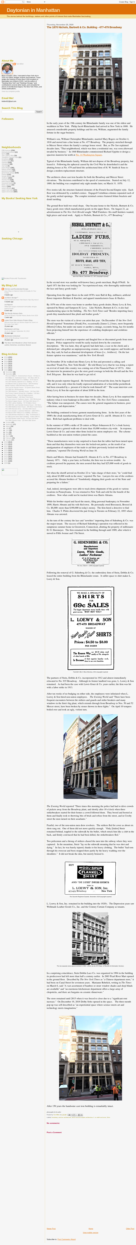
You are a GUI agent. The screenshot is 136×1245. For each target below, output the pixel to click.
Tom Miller (20, 64)
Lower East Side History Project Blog (18, 320)
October (8, 422)
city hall (4, 166)
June (7, 430)
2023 (6, 363)
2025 (6, 359)
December (9, 372)
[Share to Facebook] (79, 1115)
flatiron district (7, 169)
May (7, 432)
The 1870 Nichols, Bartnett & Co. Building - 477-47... (22, 381)
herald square (7, 176)
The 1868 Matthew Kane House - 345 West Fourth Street (23, 407)
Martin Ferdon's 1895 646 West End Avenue (19, 385)
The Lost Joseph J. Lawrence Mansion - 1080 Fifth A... (23, 411)
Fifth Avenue (6, 150)
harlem (4, 174)
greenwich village (8, 173)
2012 (6, 457)
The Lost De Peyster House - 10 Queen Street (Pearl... (23, 387)
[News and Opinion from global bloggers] (10, 475)
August (8, 426)
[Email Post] (68, 1114)
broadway (55, 1117)
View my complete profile (11, 91)
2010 (6, 461)
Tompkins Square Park (10, 157)
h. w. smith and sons (100, 1117)
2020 (6, 370)
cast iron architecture (64, 1117)
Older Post (130, 1229)
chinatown (5, 164)
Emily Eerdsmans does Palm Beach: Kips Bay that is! (22, 300)
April (7, 434)
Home (91, 1229)
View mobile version (90, 1233)
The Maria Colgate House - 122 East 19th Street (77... (22, 401)
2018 (6, 444)
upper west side (7, 192)
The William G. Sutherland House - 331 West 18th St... (22, 378)
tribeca (4, 186)
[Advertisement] (67, 1209)
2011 (6, 459)
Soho (108, 1117)
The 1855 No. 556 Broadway (14, 389)
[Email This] (71, 1115)
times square (6, 185)
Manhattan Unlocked (12, 336)
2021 (6, 368)
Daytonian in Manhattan (33, 10)
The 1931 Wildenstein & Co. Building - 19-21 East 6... (22, 379)
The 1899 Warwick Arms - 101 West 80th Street (20, 409)
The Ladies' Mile (8, 155)
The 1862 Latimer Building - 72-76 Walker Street (20, 403)
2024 (6, 361)
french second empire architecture (82, 1117)
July (7, 428)
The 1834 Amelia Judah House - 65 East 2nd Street (21, 418)
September (9, 424)
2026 (6, 357)
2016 (6, 448)
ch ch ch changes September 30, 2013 (17, 331)
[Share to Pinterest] (81, 1115)
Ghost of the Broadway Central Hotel (16, 338)
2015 (6, 450)
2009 (6, 463)
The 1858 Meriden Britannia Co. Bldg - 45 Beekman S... (23, 414)
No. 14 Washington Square (89, 154)
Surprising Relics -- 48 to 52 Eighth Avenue (19, 395)
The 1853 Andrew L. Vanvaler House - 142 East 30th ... (23, 391)
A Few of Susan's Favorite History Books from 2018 (21, 315)
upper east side (7, 190)
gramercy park (7, 171)
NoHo (4, 154)
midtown (5, 178)
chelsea (4, 162)
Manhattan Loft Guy (12, 329)
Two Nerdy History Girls (13, 313)
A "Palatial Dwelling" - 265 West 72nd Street (19, 397)
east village (6, 167)
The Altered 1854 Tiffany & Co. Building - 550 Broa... (22, 412)
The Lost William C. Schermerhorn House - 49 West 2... (23, 376)
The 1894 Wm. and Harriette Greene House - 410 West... (23, 405)
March (8, 436)
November (9, 374)
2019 (6, 442)
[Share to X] (76, 1115)
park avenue (6, 181)
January (8, 440)
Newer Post (51, 1229)
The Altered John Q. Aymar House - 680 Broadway (21, 383)
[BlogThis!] (74, 1115)
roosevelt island (7, 183)
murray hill (5, 180)
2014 (6, 452)
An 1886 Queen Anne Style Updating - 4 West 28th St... (23, 416)
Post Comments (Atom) (67, 1239)
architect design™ (11, 298)
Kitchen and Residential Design (16, 289)
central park (6, 161)
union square (6, 188)
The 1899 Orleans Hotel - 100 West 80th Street (20, 420)
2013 (6, 454)
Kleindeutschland (8, 152)
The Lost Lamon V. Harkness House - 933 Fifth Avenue (23, 399)
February (9, 438)
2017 (6, 446)
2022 (6, 366)
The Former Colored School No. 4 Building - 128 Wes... (23, 393)
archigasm (9, 304)
